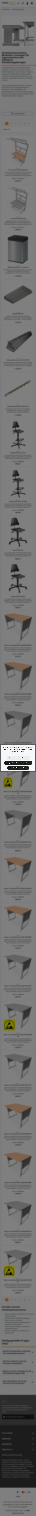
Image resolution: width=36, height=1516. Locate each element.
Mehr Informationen (18, 751)
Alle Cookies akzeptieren (18, 768)
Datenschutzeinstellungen (18, 758)
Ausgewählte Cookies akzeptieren (18, 763)
